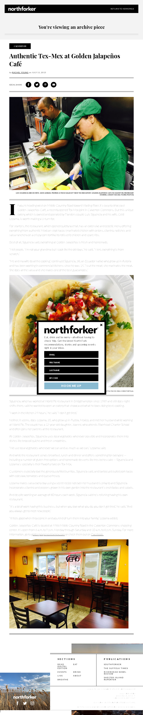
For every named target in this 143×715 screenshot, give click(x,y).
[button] (71, 343)
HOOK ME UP (71, 386)
